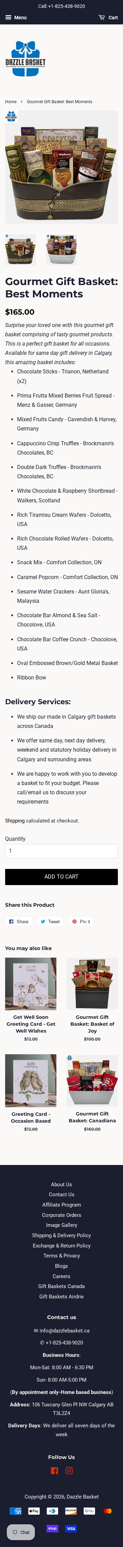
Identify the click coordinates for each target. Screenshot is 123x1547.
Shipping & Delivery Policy (61, 1235)
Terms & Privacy (61, 1256)
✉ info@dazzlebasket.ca (62, 1331)
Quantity (15, 839)
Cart (113, 17)
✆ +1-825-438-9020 (61, 1343)
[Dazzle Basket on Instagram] (69, 1472)
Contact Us (61, 1194)
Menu (20, 17)
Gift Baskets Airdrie (61, 1297)
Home (10, 101)
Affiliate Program (61, 1205)
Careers (61, 1276)
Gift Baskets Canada (61, 1286)
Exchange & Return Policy (62, 1246)
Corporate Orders (61, 1215)
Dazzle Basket (83, 1497)
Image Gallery (61, 1225)
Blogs (61, 1266)
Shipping (15, 821)
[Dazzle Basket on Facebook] (54, 1472)
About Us (61, 1184)
